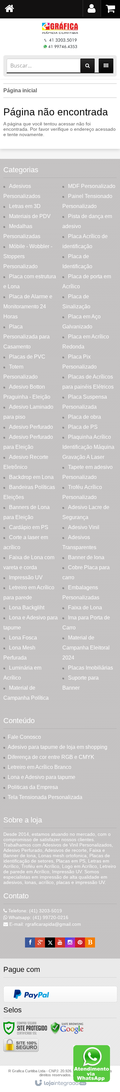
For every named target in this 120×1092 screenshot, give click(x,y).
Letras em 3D (25, 206)
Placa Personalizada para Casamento (26, 337)
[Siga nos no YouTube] (60, 942)
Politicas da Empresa (33, 787)
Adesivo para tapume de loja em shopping (57, 747)
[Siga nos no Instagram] (70, 942)
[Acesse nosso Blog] (90, 942)
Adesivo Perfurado (31, 427)
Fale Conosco (24, 737)
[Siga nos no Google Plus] (40, 942)
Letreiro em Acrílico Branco (39, 767)
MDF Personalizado (91, 186)
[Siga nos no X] (50, 942)
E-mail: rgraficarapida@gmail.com (44, 924)
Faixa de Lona (85, 607)
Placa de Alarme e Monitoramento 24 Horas (27, 306)
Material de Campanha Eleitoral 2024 (86, 648)
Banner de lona (86, 557)
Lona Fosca (23, 637)
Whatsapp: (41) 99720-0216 (37, 917)
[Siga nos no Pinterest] (80, 942)
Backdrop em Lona (31, 477)
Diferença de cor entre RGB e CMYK (51, 757)
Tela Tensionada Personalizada (45, 797)
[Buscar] (87, 66)
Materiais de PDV (30, 216)
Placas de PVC (27, 357)
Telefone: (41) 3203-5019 (34, 910)
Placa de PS (83, 427)
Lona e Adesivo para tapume (41, 777)
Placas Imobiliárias (90, 668)
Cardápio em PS (28, 527)
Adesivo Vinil (83, 527)
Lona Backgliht (26, 607)
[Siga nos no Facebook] (30, 942)
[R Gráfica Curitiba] (60, 35)
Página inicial (20, 90)
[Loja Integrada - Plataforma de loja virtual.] (60, 1083)
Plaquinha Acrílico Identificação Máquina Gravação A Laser (88, 447)
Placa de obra (84, 417)
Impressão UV (26, 577)
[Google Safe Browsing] (67, 1027)
